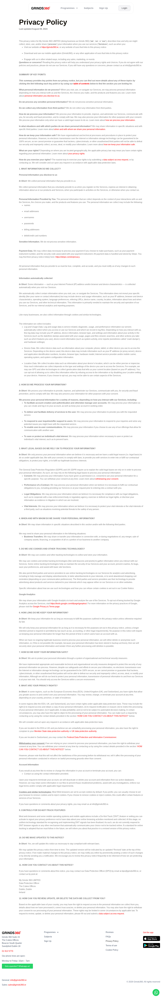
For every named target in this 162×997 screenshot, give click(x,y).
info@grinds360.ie (18, 980)
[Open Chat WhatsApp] (156, 992)
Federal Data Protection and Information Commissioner (91, 737)
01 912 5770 (7, 951)
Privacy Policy (112, 941)
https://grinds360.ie (50, 47)
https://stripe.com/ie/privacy (67, 257)
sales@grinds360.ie (17, 985)
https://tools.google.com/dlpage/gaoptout (68, 603)
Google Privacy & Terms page (46, 606)
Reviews (110, 932)
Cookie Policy (112, 950)
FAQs (108, 937)
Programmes (68, 8)
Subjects (88, 8)
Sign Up (103, 8)
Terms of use (111, 945)
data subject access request (111, 914)
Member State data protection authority (51, 731)
